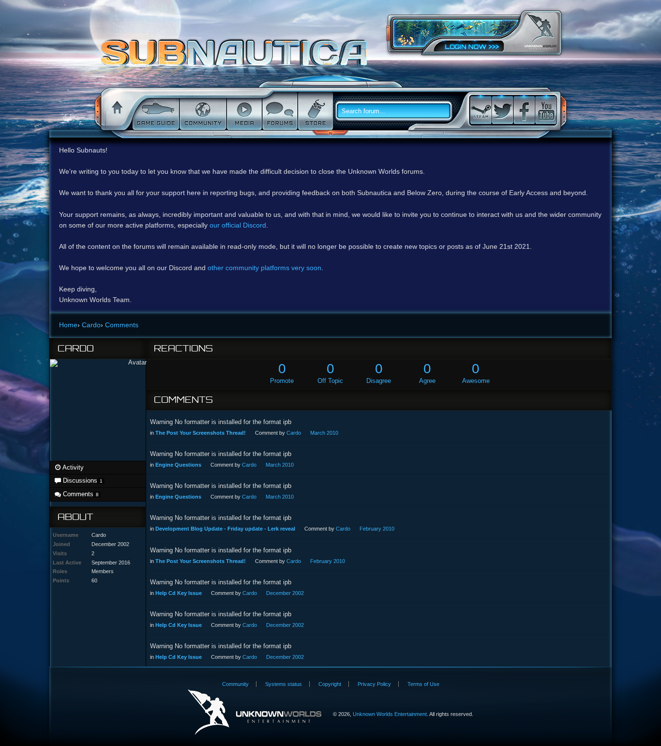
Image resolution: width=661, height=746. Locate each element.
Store (314, 111)
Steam (480, 110)
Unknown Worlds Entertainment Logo (255, 712)
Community (202, 111)
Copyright (329, 684)
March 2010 (324, 433)
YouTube (545, 110)
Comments (79, 494)
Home (115, 111)
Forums (279, 111)
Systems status (283, 684)
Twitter (502, 110)
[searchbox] (397, 111)
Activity (72, 467)
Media (243, 111)
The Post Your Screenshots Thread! (200, 433)
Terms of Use (423, 684)
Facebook (524, 110)
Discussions (81, 480)
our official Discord (238, 225)
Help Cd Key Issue (178, 593)
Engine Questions (178, 465)
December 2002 (285, 593)
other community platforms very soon (264, 268)
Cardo (293, 433)
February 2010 (377, 529)
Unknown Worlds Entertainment (540, 31)
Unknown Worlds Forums (236, 57)
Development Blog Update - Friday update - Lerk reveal (225, 529)
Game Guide (155, 111)
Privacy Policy (374, 684)
